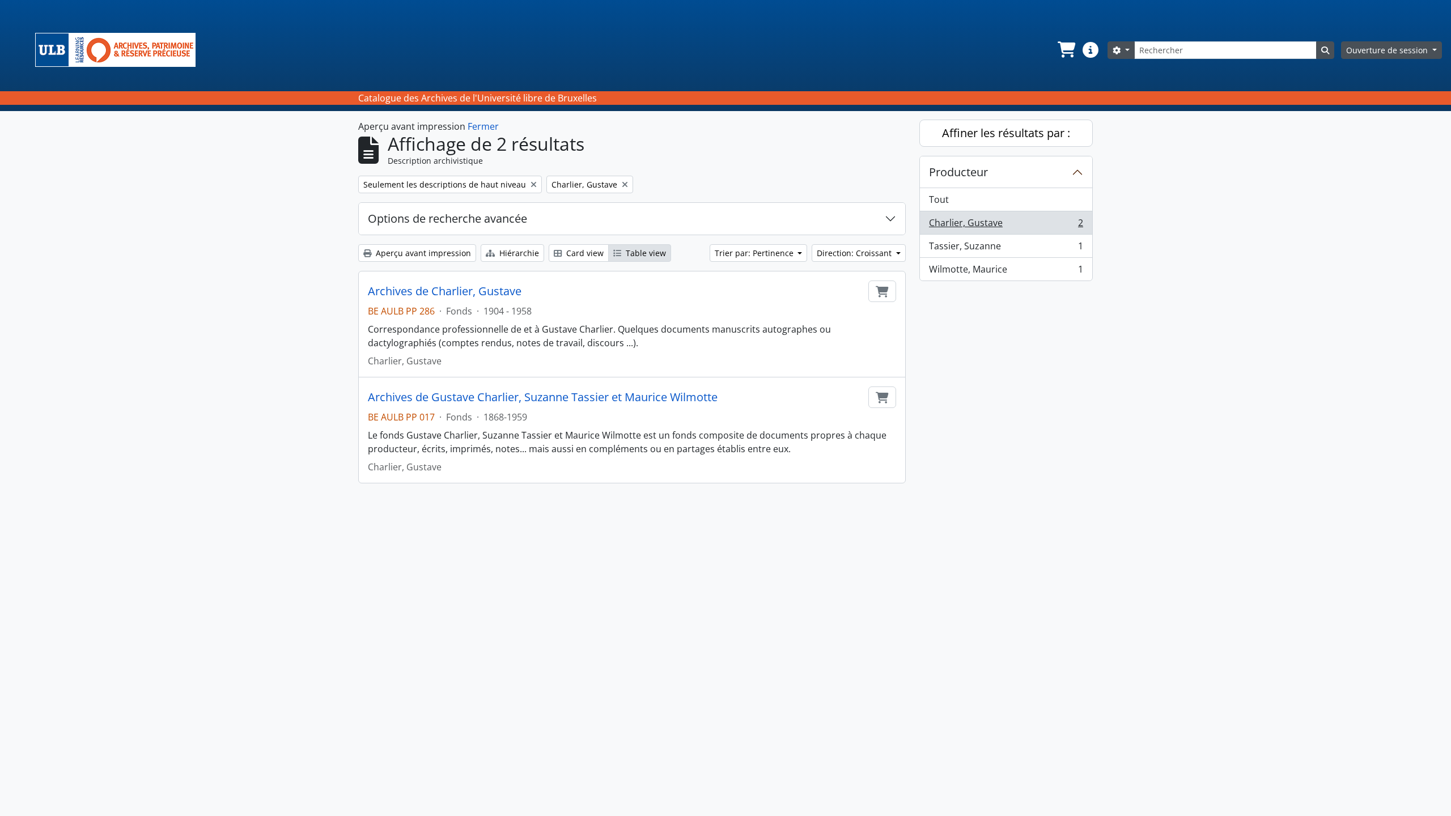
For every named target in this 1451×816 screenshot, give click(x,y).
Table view (644, 253)
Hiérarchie (518, 253)
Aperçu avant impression (422, 253)
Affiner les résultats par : (1006, 133)
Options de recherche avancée (447, 218)
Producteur (958, 172)
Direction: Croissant (855, 253)
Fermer (483, 126)
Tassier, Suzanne (1005, 249)
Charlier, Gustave (1005, 225)
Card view (584, 253)
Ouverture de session (1388, 50)
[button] (1065, 49)
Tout (939, 199)
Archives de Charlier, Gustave (444, 291)
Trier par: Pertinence (755, 253)
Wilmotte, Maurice (1005, 271)
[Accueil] (120, 49)
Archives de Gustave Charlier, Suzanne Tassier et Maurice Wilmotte (543, 397)
